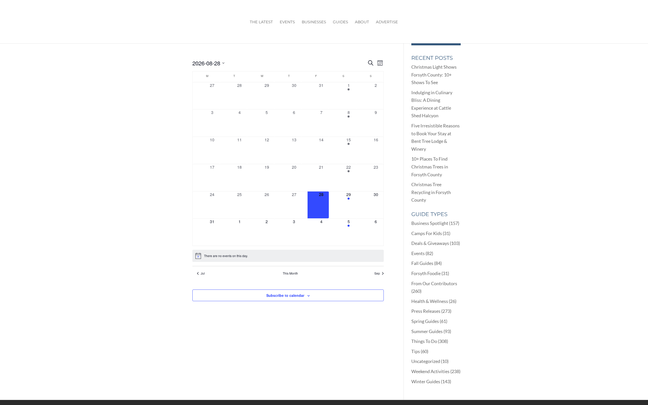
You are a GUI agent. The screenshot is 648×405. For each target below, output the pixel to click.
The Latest (261, 22)
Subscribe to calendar (285, 295)
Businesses (314, 22)
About (362, 22)
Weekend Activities (430, 371)
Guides (340, 22)
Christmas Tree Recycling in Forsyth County (431, 192)
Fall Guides (422, 263)
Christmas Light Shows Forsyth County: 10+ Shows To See (434, 74)
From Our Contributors (434, 283)
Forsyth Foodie (426, 273)
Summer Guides (427, 331)
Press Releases (425, 311)
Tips (415, 351)
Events (287, 22)
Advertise (387, 22)
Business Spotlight (429, 223)
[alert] (288, 256)
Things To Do (424, 341)
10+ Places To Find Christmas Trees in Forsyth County (429, 166)
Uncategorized (425, 361)
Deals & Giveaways (430, 243)
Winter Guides (425, 381)
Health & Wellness (429, 301)
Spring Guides (425, 321)
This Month (290, 273)
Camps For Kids (426, 233)
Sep (377, 273)
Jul (203, 273)
